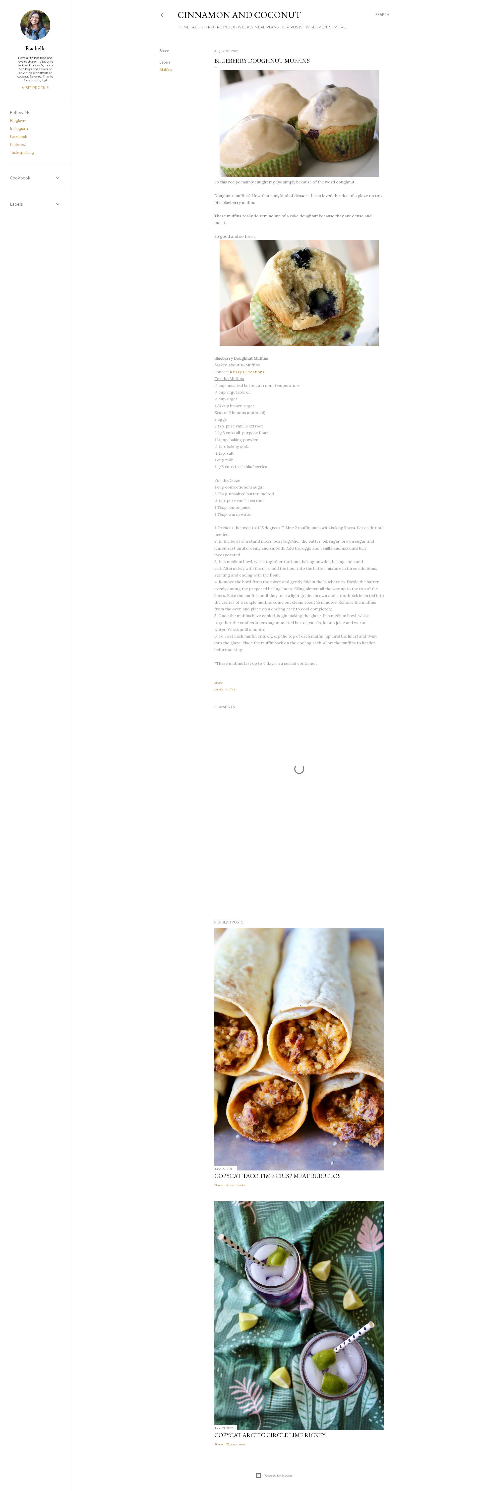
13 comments (235, 1444)
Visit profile (35, 87)
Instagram (19, 128)
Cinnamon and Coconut (239, 15)
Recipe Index (221, 27)
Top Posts (292, 27)
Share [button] (164, 51)
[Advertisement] (299, 873)
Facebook (18, 136)
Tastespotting (22, 152)
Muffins (166, 70)
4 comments (235, 1185)
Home (183, 27)
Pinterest (18, 144)
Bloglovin (18, 120)
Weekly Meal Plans (258, 27)
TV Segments (318, 27)
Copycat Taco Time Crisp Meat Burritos (277, 1176)
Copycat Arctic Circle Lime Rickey (269, 1435)
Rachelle (35, 48)
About (198, 27)
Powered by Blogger (278, 1475)
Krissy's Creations (247, 371)
